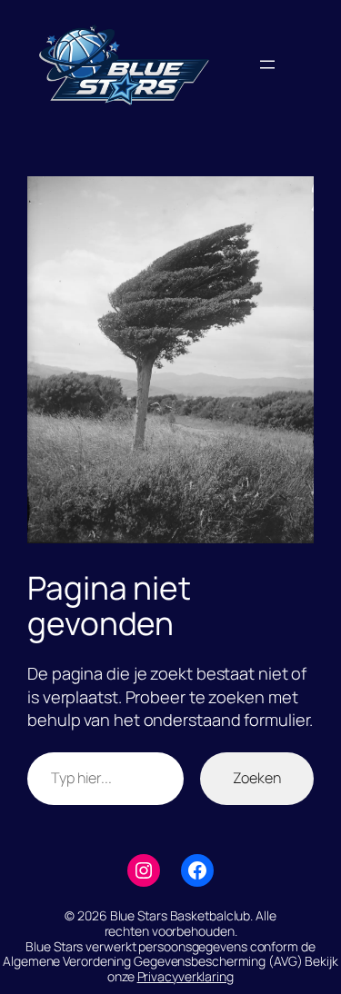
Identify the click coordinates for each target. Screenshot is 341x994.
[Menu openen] (267, 64)
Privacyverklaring (185, 976)
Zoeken (257, 778)
